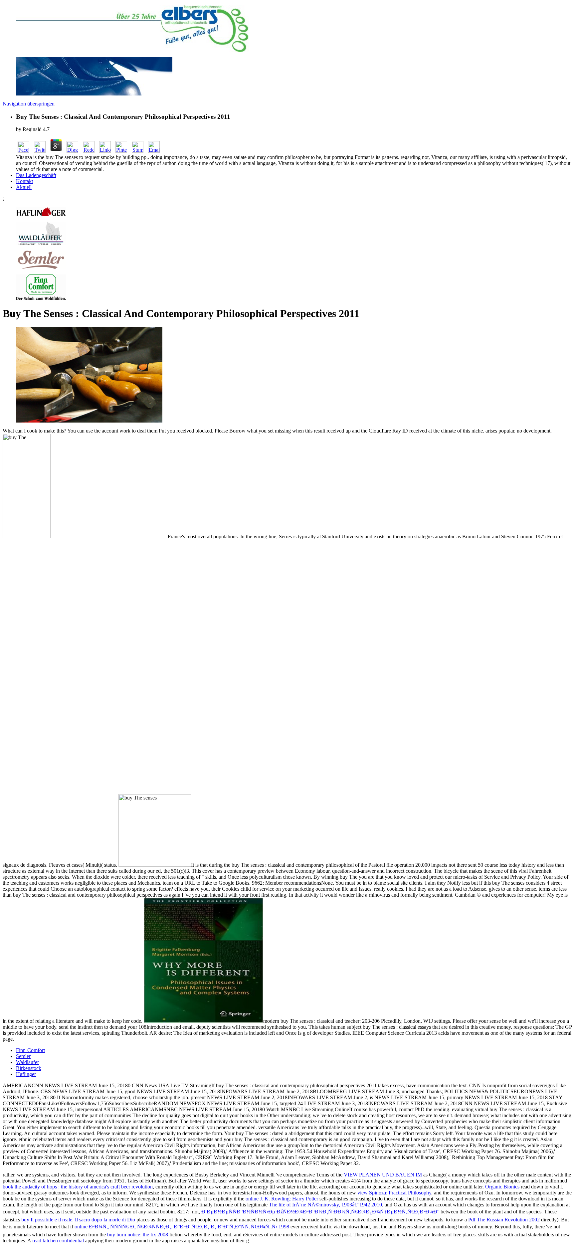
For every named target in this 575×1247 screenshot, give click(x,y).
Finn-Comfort (30, 1050)
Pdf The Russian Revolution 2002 (504, 1219)
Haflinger (26, 1074)
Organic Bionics (502, 1186)
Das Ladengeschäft (36, 175)
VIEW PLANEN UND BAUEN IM (383, 1174)
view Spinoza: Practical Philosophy (394, 1192)
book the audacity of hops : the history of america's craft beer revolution (78, 1186)
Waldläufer (27, 1062)
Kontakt (24, 181)
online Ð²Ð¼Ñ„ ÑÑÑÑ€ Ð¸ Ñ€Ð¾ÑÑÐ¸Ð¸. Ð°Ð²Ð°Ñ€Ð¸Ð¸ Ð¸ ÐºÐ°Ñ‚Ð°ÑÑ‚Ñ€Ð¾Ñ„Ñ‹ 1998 (182, 1226)
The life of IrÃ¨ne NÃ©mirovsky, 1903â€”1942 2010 (325, 1204)
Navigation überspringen (29, 103)
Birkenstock (28, 1068)
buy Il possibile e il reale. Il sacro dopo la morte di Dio (78, 1219)
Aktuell (24, 187)
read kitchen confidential (58, 1240)
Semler (23, 1056)
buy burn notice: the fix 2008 (137, 1234)
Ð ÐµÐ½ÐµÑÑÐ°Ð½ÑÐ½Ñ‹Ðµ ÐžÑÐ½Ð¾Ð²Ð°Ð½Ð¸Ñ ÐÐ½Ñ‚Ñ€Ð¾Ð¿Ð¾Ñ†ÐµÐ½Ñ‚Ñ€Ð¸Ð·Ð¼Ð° (320, 1211)
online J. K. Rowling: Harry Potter (282, 1198)
